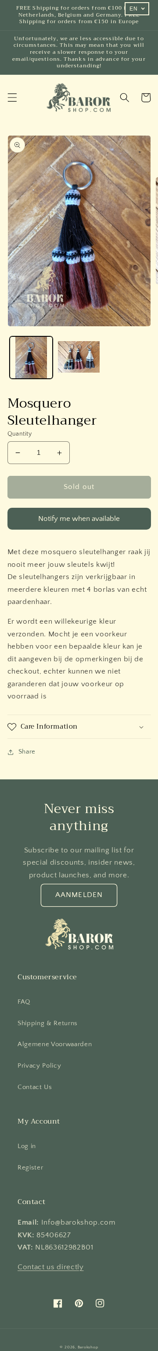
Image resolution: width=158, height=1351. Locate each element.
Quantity (19, 433)
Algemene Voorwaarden (55, 1044)
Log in (27, 1146)
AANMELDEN (79, 895)
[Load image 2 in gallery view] (79, 357)
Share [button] (27, 751)
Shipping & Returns (48, 1023)
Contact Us (35, 1087)
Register (30, 1167)
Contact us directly (51, 1267)
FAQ (24, 1001)
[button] (11, 97)
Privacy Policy (39, 1065)
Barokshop (88, 1347)
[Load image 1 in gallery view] (31, 357)
